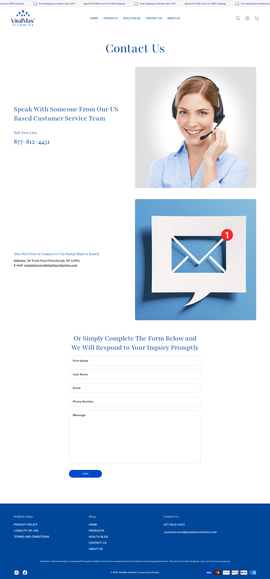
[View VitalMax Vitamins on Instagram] (16, 572)
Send (85, 473)
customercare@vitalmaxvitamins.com (50, 265)
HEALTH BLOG (98, 536)
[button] (238, 18)
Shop (92, 517)
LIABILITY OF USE (26, 530)
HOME (93, 524)
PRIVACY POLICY (25, 524)
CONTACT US (98, 542)
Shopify (155, 572)
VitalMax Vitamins (128, 572)
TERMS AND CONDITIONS (31, 536)
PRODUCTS (96, 530)
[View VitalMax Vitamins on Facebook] (25, 572)
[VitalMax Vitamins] (23, 18)
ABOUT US (96, 549)
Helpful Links (23, 517)
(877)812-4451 (174, 524)
